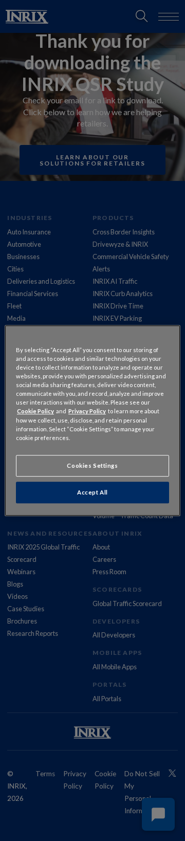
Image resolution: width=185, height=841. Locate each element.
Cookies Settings (92, 465)
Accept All (92, 492)
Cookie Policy (35, 411)
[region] (92, 420)
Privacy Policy (87, 411)
